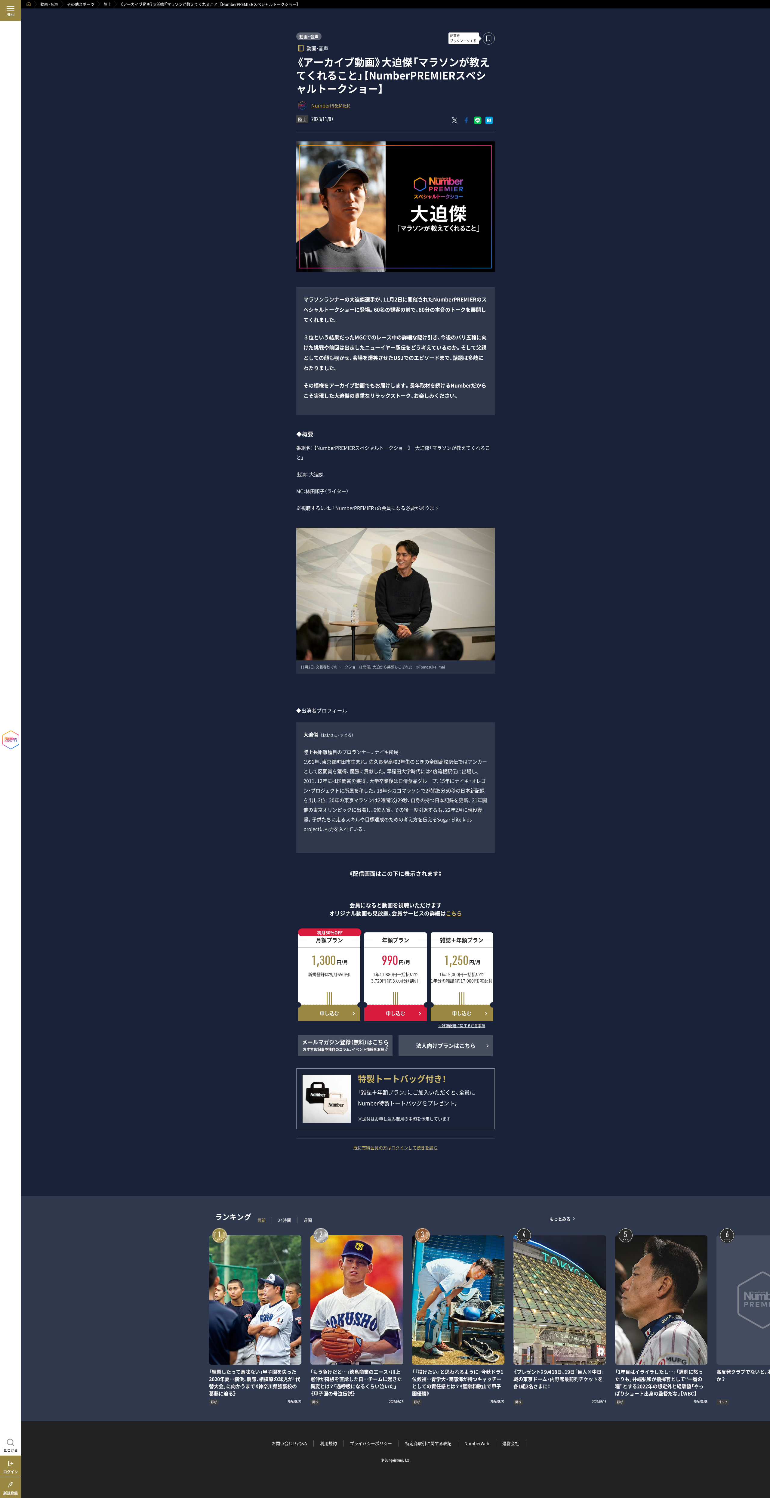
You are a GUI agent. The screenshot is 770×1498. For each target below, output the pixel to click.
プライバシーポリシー (371, 1443)
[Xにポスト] (454, 120)
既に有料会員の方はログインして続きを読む (395, 1147)
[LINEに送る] (477, 120)
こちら (454, 913)
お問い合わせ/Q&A (289, 1443)
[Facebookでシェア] (466, 120)
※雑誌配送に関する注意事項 (461, 1026)
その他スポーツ (80, 4)
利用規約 (328, 1443)
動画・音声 (49, 4)
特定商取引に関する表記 (428, 1443)
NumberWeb (476, 1443)
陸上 (107, 4)
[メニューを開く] (10, 10)
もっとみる (560, 1218)
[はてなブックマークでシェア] (489, 120)
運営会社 (510, 1443)
